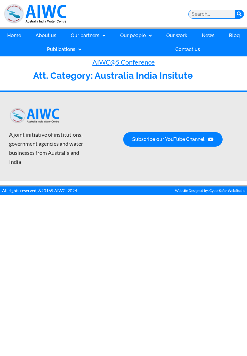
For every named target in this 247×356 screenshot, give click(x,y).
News (208, 35)
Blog (234, 35)
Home (14, 35)
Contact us (187, 49)
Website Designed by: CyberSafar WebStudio (210, 190)
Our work (176, 35)
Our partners (85, 35)
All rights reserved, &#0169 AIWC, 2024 (39, 190)
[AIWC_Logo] (55, 13)
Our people (133, 35)
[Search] (239, 14)
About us (46, 35)
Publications (61, 49)
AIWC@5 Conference (123, 62)
